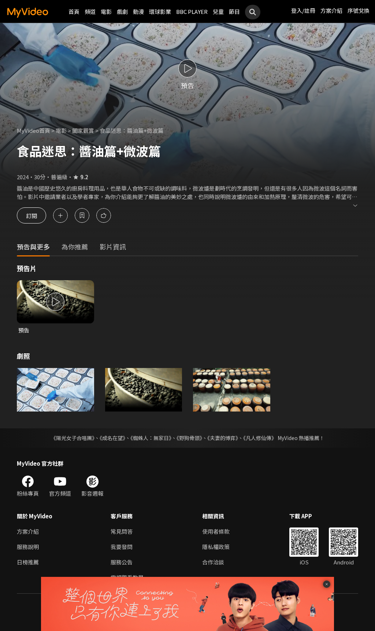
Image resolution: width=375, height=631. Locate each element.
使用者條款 (216, 531)
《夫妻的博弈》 (222, 438)
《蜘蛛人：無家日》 (150, 438)
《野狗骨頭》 (189, 438)
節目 (234, 11)
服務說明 (28, 547)
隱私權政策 (216, 547)
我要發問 (122, 547)
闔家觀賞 (83, 130)
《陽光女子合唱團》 (72, 438)
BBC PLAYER (192, 11)
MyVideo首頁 (33, 130)
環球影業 (160, 11)
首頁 (73, 11)
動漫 (138, 11)
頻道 (90, 11)
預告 (23, 330)
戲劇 (122, 11)
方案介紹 (331, 10)
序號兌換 (359, 10)
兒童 (218, 11)
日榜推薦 (28, 562)
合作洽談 (213, 562)
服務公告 (122, 562)
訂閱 (31, 215)
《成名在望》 (112, 438)
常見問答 (122, 531)
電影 (106, 11)
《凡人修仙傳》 (259, 438)
